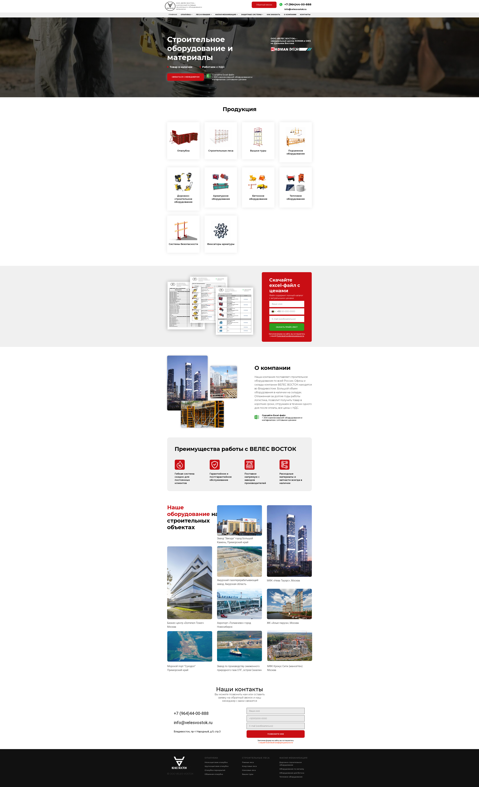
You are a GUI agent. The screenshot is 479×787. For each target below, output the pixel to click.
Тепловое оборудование (290, 777)
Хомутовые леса (249, 766)
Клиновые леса (249, 770)
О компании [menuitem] (290, 14)
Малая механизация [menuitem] (225, 14)
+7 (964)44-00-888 (297, 4)
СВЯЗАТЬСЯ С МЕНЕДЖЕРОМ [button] (185, 77)
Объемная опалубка (214, 774)
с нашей (287, 336)
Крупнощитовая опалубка (216, 766)
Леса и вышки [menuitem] (203, 14)
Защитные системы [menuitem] (251, 14)
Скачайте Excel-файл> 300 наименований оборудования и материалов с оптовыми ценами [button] (232, 77)
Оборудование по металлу (291, 769)
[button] (208, 76)
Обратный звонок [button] (264, 5)
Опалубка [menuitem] (186, 14)
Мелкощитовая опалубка (216, 762)
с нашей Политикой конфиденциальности (275, 743)
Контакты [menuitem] (305, 14)
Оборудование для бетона (291, 773)
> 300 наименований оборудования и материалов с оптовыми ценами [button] (282, 417)
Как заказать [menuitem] (273, 14)
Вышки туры (247, 774)
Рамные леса (248, 762)
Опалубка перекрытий (215, 770)
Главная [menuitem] (173, 14)
